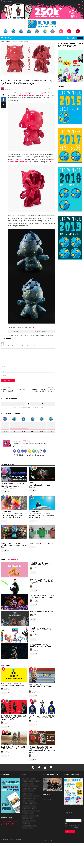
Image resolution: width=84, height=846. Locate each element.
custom (21, 335)
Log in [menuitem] (5, 1)
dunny (34, 788)
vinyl (35, 825)
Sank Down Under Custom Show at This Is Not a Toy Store (41, 630)
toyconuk (33, 820)
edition (25, 791)
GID (31, 793)
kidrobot (28, 335)
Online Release (26, 808)
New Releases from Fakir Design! (39, 486)
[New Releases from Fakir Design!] (42, 474)
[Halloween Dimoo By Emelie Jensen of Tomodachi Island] (14, 602)
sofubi (32, 815)
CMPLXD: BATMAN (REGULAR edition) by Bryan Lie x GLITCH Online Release (13, 718)
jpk (34, 798)
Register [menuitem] (10, 1)
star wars (25, 818)
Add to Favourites (43, 331)
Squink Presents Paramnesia (42, 612)
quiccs (33, 810)
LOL (13, 35)
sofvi (37, 815)
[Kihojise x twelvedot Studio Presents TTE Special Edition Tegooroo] (14, 586)
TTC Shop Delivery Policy (7, 823)
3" (23, 778)
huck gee (36, 796)
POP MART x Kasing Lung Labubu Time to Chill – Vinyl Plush (40, 687)
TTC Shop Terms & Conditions (9, 821)
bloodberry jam (10, 335)
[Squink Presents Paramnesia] (15, 618)
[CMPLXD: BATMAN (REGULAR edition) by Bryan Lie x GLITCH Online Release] (14, 707)
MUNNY (36, 335)
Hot (69, 35)
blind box (33, 778)
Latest (53, 35)
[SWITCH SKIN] (68, 38)
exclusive (32, 791)
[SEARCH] (71, 38)
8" (27, 778)
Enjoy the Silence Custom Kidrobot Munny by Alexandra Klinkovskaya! (41, 515)
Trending (77, 35)
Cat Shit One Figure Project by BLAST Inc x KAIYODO (13, 748)
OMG (21, 35)
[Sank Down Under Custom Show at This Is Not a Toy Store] (14, 635)
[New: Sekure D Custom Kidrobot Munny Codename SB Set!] (14, 532)
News (23, 483)
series (32, 813)
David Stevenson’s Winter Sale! (42, 543)
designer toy (35, 786)
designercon (26, 786)
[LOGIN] (73, 38)
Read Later (19, 331)
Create (80, 38)
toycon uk (25, 820)
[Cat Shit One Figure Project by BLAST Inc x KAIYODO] (14, 738)
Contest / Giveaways (7, 483)
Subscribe (70, 831)
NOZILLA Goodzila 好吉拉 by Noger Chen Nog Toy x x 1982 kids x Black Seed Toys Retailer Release (42, 749)
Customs (18, 483)
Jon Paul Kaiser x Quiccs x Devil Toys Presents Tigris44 (42, 645)
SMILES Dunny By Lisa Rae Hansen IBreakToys (41, 564)
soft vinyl (25, 815)
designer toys (26, 788)
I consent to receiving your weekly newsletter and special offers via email (73, 825)
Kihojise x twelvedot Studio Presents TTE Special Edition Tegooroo (42, 581)
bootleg (25, 781)
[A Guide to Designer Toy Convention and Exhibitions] (14, 675)
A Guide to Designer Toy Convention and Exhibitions (12, 685)
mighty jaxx (26, 805)
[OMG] (31, 468)
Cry (45, 35)
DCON (32, 783)
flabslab (25, 793)
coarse (31, 781)
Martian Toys (33, 803)
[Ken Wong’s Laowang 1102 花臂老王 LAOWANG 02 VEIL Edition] (42, 707)
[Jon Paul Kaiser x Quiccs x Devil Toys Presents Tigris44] (14, 651)
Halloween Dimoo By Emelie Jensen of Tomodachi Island (42, 596)
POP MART (26, 810)
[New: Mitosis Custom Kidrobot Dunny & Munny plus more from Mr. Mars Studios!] (14, 503)
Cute (29, 35)
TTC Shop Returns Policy (7, 825)
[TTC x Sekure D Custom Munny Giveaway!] (14, 474)
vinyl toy (25, 828)
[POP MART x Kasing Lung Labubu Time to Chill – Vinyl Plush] (42, 675)
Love (5, 35)
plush (34, 808)
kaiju (24, 801)
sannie (43, 335)
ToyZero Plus (26, 823)
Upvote (13, 404)
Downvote (42, 404)
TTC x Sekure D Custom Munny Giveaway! (11, 487)
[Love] (35, 468)
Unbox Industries (27, 825)
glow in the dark (27, 796)
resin (39, 810)
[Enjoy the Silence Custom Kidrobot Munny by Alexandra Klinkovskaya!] (42, 503)
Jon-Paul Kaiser (27, 798)
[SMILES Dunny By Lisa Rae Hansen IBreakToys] (14, 569)
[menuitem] (1, 1)
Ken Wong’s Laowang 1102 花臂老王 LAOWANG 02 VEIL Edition (42, 717)
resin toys (25, 813)
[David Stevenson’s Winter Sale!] (42, 532)
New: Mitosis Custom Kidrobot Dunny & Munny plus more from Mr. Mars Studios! (13, 515)
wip (31, 828)
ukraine (50, 335)
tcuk (32, 818)
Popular (60, 35)
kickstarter (31, 801)
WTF (37, 35)
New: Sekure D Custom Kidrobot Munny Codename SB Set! (14, 545)
